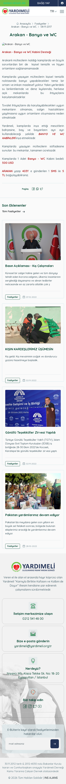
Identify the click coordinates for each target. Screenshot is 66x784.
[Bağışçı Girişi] (62, 3)
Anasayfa (25, 23)
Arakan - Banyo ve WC (24, 26)
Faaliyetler (40, 23)
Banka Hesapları (14, 3)
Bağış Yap (43, 3)
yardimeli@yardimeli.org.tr (33, 646)
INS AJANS (51, 777)
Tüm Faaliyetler (11, 211)
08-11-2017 (46, 26)
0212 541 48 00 (33, 619)
